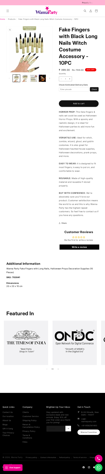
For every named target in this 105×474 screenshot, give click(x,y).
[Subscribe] (68, 428)
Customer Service (31, 416)
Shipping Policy (30, 420)
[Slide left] (9, 78)
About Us (7, 420)
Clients (26, 412)
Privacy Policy (29, 431)
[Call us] (98, 458)
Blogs (5, 424)
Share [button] (64, 223)
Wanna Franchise (89, 432)
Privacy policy (31, 457)
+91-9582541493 (89, 425)
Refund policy (64, 457)
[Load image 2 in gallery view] (25, 78)
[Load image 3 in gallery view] (33, 78)
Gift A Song (8, 428)
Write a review (79, 247)
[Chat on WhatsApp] (98, 467)
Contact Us (8, 412)
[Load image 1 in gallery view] (16, 78)
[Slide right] (49, 78)
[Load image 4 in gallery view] (42, 78)
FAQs (25, 442)
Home (2, 19)
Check (94, 89)
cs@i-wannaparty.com (88, 420)
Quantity (62, 74)
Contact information (48, 457)
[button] (7, 11)
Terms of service (80, 457)
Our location (8, 416)
